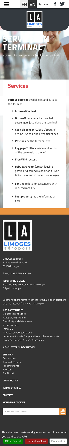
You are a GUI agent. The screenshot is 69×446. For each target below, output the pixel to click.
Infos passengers (22, 55)
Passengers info (11, 366)
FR (24, 4)
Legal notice (10, 380)
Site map (8, 354)
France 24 (8, 329)
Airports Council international (17, 332)
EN (32, 4)
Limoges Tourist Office (14, 314)
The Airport (8, 373)
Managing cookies (14, 402)
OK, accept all (13, 441)
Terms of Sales (12, 388)
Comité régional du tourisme (17, 321)
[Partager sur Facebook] (53, 4)
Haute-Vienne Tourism (14, 317)
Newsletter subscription (19, 347)
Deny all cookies (36, 441)
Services (7, 369)
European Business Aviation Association (23, 340)
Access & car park (12, 362)
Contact (8, 395)
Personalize (58, 441)
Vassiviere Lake (11, 325)
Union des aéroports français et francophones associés (31, 336)
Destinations (9, 358)
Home (6, 55)
